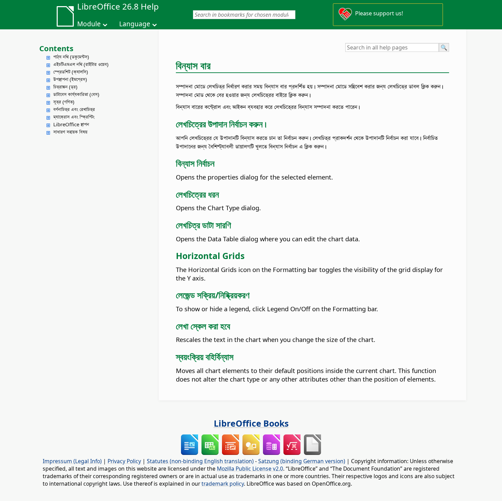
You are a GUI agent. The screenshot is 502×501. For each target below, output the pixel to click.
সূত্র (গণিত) (63, 101)
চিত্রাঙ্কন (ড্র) (65, 86)
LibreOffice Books (251, 423)
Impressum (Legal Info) (72, 461)
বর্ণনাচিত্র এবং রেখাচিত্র (74, 109)
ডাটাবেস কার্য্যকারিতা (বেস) (76, 94)
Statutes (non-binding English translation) (200, 461)
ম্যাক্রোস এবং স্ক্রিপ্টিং (74, 116)
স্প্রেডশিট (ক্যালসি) (70, 71)
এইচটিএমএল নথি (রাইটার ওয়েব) (81, 64)
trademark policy (222, 483)
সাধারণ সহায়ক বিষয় (70, 131)
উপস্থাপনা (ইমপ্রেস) (70, 79)
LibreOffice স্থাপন (71, 124)
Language (134, 23)
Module (89, 23)
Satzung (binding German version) (301, 461)
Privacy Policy (124, 461)
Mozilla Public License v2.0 (250, 468)
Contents (56, 48)
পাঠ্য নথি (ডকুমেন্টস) (71, 56)
